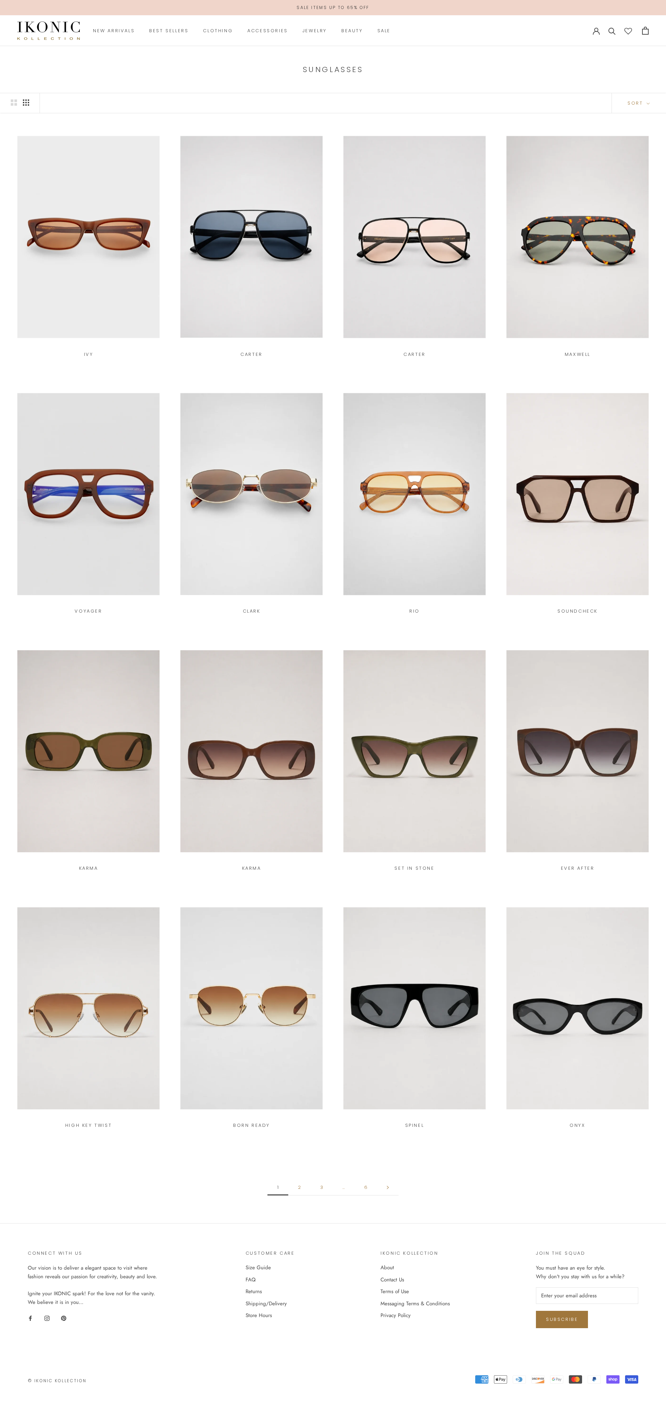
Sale (384, 30)
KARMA (88, 868)
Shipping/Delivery (266, 1303)
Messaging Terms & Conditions (415, 1303)
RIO (414, 611)
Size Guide (258, 1267)
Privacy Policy (396, 1315)
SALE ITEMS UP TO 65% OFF (333, 7)
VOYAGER (88, 611)
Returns (254, 1291)
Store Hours (259, 1315)
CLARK (252, 611)
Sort (636, 103)
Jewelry (314, 30)
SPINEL (414, 1125)
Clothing (218, 30)
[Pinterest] (63, 1317)
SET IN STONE (414, 868)
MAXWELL (577, 354)
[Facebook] (30, 1317)
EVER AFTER (578, 868)
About (387, 1267)
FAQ (251, 1279)
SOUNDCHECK (577, 611)
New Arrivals (114, 30)
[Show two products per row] (14, 102)
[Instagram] (47, 1317)
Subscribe (562, 1319)
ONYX (577, 1125)
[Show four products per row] (26, 102)
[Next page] (388, 1187)
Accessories (267, 30)
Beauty (352, 30)
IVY (88, 354)
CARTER (251, 354)
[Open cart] (645, 31)
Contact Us (392, 1279)
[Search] (612, 30)
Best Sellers (168, 30)
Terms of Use (395, 1291)
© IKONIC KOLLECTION (57, 1381)
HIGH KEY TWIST (88, 1125)
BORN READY (251, 1125)
